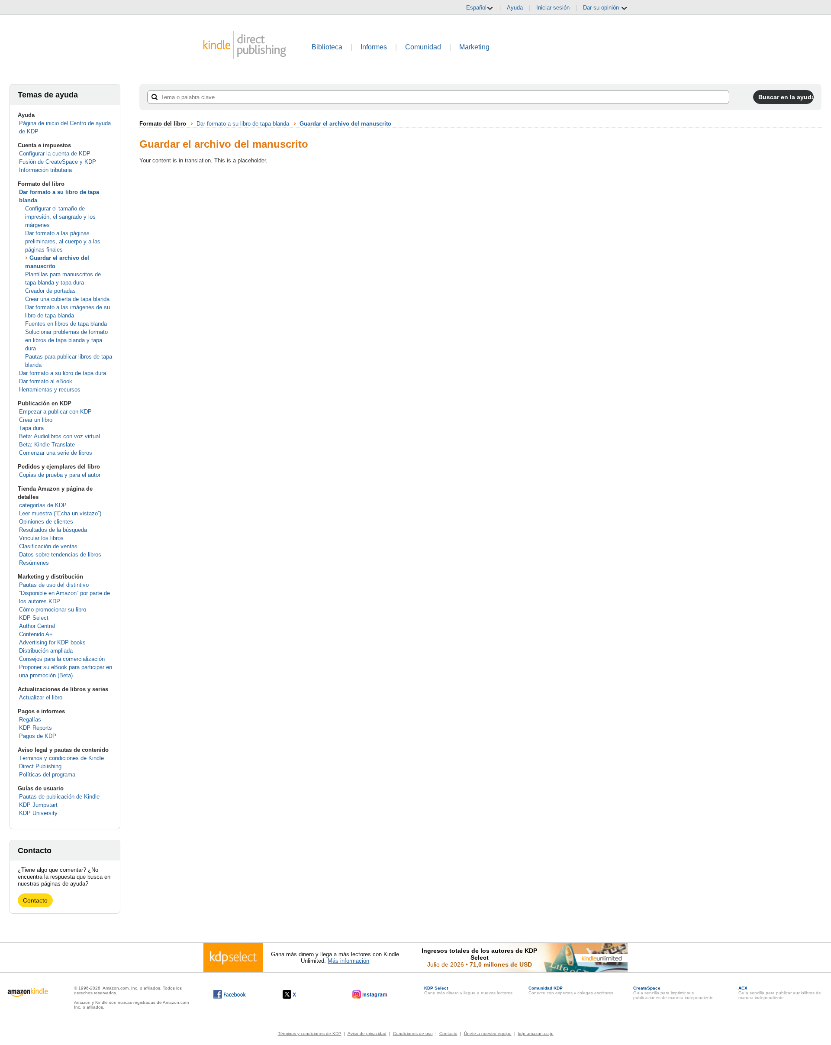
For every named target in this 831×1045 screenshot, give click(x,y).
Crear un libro (35, 420)
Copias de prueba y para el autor (59, 475)
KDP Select (33, 618)
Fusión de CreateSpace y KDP (57, 162)
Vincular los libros (41, 538)
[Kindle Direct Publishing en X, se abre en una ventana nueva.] (298, 994)
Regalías (30, 719)
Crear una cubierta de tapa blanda (67, 299)
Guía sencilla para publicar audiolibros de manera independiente (779, 993)
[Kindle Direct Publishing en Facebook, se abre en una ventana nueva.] (229, 994)
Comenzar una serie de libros (55, 453)
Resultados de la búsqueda (53, 530)
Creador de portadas (50, 291)
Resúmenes (34, 563)
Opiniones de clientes (46, 521)
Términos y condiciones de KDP (309, 1033)
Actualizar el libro (40, 697)
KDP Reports (35, 728)
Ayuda (515, 7)
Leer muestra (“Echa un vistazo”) (60, 513)
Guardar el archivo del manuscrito (345, 123)
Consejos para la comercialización (62, 659)
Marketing (474, 47)
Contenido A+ (36, 634)
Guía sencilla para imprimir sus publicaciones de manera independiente (673, 993)
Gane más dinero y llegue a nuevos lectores (468, 990)
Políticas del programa (47, 774)
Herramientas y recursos (50, 389)
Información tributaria (45, 170)
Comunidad (423, 47)
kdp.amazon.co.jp (536, 1033)
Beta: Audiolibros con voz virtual (59, 436)
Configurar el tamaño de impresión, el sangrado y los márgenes (60, 216)
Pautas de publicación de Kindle (59, 796)
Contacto (35, 900)
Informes (374, 47)
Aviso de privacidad (367, 1033)
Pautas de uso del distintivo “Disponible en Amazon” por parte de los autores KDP (64, 593)
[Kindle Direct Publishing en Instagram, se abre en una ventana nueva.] (370, 994)
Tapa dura (31, 428)
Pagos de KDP (37, 736)
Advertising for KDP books (52, 642)
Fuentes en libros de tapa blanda (66, 323)
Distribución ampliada (46, 650)
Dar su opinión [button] (602, 7)
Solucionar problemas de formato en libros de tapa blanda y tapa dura (66, 340)
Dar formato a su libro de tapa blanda (242, 123)
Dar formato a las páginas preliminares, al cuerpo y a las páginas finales (62, 241)
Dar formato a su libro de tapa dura (62, 373)
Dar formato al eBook (45, 381)
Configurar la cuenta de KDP (54, 153)
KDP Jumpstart (38, 805)
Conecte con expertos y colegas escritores (570, 990)
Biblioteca (327, 47)
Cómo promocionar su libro (52, 609)
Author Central (37, 626)
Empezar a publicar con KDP (55, 411)
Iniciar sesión (553, 7)
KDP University (38, 813)
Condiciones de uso (413, 1033)
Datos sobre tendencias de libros (60, 554)
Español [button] (476, 7)
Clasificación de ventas (48, 546)
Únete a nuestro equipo (488, 1033)
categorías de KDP (43, 505)
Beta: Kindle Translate (47, 444)
